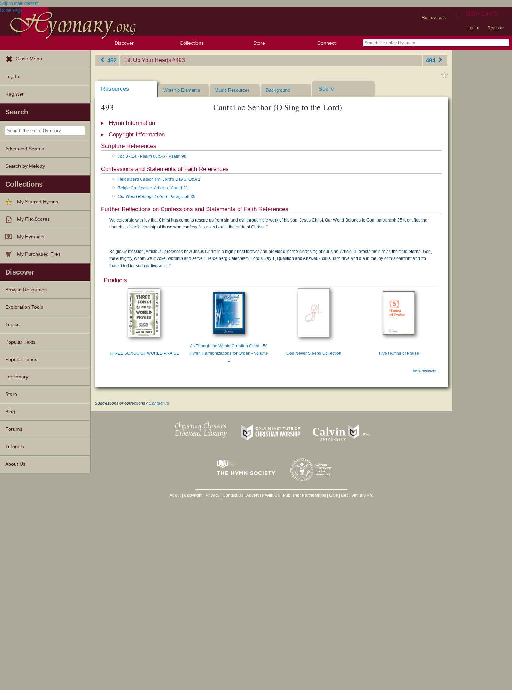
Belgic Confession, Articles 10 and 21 (153, 188)
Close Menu (29, 58)
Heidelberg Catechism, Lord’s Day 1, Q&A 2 (159, 179)
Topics (12, 324)
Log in (473, 27)
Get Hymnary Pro (357, 495)
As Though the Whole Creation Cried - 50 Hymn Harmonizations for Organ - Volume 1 (228, 353)
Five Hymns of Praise (399, 353)
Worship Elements (181, 90)
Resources (115, 88)
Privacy (212, 495)
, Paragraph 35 (156, 196)
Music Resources (232, 90)
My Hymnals (30, 236)
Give (333, 495)
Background (278, 90)
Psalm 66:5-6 (152, 156)
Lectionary (16, 377)
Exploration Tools (24, 307)
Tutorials (14, 446)
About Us (15, 464)
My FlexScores (33, 219)
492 (111, 60)
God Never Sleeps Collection (313, 353)
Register (496, 27)
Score (326, 88)
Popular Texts (20, 342)
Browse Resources (26, 289)
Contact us (159, 403)
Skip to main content (19, 3)
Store (259, 43)
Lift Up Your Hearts (147, 60)
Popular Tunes (21, 359)
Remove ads (434, 17)
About (175, 495)
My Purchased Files (39, 254)
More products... (426, 371)
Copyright (193, 495)
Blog (10, 411)
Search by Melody (25, 166)
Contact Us (233, 495)
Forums (13, 429)
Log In (12, 76)
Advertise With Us (263, 495)
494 (431, 60)
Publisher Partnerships (304, 495)
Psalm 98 (177, 156)
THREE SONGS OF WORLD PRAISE (144, 353)
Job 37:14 (127, 156)
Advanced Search (24, 148)
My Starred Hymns (37, 201)
